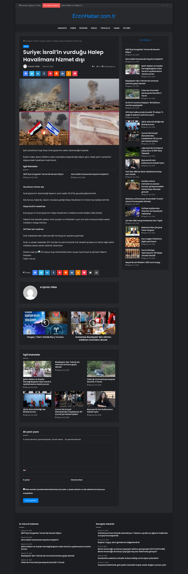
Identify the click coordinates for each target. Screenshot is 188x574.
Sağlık (94, 28)
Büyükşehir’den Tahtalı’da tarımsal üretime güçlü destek (67, 364)
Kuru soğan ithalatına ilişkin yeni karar (151, 240)
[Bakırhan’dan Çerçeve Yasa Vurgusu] (132, 231)
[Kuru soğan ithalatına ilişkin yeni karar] (132, 242)
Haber (73, 28)
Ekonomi (83, 28)
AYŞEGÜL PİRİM (34, 66)
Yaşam (116, 28)
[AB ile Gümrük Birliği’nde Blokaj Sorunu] (37, 399)
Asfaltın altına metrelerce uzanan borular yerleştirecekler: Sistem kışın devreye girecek (152, 186)
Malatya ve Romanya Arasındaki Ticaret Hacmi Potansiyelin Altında (144, 200)
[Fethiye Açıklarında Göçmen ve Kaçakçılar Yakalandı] (132, 212)
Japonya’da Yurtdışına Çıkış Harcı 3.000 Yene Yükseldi (152, 151)
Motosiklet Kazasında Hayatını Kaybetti (90, 174)
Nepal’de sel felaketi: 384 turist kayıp (142, 262)
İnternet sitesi (76, 480)
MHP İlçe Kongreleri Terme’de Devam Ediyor (43, 174)
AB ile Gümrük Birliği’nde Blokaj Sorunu (34, 410)
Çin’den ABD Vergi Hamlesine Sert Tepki (143, 220)
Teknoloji (105, 28)
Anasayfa (62, 28)
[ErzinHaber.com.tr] (94, 16)
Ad (25, 470)
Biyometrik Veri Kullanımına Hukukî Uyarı (100, 410)
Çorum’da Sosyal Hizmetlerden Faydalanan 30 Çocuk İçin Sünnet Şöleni (68, 412)
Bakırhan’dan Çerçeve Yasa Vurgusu (151, 228)
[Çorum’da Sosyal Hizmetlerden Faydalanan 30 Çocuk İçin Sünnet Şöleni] (69, 399)
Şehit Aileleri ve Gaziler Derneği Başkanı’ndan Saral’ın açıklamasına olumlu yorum (93, 5)
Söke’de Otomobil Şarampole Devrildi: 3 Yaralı (101, 380)
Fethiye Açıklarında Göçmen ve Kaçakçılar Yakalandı (152, 211)
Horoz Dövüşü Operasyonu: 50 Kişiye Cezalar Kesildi (151, 253)
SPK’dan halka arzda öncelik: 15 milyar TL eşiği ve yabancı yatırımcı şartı (144, 113)
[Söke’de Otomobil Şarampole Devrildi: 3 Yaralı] (101, 369)
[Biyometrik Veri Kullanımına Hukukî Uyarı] (101, 399)
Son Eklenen (145, 40)
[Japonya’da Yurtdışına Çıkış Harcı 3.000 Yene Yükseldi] (132, 151)
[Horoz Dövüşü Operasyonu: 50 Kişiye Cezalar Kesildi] (132, 253)
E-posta (27, 480)
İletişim (126, 28)
